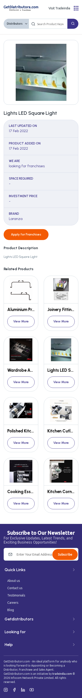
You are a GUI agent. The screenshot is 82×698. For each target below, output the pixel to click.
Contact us (15, 588)
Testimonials (16, 595)
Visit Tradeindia (59, 8)
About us (13, 581)
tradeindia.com (62, 673)
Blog (10, 610)
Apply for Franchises (26, 234)
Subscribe (65, 554)
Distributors (15, 23)
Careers (12, 602)
